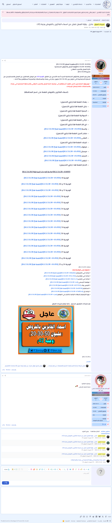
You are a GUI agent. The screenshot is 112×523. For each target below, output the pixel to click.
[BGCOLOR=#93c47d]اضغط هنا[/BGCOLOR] (60, 276)
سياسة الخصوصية (81, 521)
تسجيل (89, 20)
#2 (2, 376)
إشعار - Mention (10, 370)
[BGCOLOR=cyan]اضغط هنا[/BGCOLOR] (43, 294)
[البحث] (3, 4)
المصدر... (88, 362)
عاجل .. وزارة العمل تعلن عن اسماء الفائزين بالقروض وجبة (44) (79, 454)
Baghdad (95, 102)
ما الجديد (88, 4)
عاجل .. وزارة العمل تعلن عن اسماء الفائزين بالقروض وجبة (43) (79, 436)
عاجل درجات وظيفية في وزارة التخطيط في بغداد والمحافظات (88, 460)
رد (2, 370)
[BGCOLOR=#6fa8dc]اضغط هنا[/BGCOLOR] (60, 273)
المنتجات (43, 4)
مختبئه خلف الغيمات (98, 421)
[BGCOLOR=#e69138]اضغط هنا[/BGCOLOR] (67, 288)
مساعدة (73, 521)
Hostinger (14, 521)
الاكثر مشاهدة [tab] (95, 431)
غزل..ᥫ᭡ (104, 424)
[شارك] (5, 61)
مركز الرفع (59, 4)
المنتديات (98, 4)
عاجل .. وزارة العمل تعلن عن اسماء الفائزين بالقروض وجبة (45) (79, 442)
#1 (2, 61)
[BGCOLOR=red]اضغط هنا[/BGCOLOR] (64, 282)
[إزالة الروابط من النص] (60, 469)
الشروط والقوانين (91, 521)
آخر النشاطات (96, 20)
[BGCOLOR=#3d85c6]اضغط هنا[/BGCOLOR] (67, 291)
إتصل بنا (100, 521)
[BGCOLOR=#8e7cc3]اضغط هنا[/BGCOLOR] (62, 279)
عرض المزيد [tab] (85, 431)
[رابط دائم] (89, 95)
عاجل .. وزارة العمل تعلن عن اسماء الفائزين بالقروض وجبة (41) (79, 448)
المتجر (36, 4)
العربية (105, 521)
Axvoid (26, 521)
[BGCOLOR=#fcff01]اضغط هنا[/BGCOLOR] (62, 129)
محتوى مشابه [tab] (105, 431)
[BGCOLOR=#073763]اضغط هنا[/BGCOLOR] (65, 285)
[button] (93, 4)
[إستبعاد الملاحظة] (3, 12)
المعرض (52, 4)
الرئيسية (67, 521)
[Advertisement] (56, 46)
